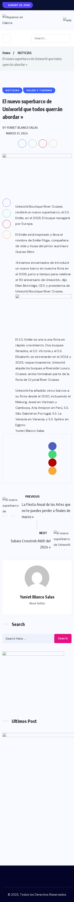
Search (63, 638)
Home (6, 53)
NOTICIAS (25, 53)
